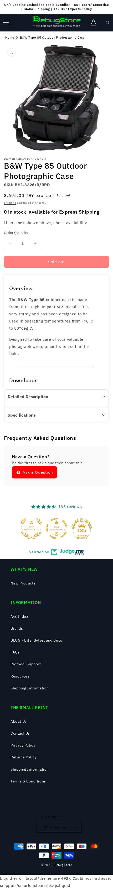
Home (9, 37)
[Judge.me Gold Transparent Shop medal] (56, 528)
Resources (20, 676)
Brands (17, 628)
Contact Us (20, 733)
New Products (23, 583)
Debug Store (63, 865)
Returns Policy (24, 757)
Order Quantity (16, 233)
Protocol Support (26, 664)
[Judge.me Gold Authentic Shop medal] (31, 528)
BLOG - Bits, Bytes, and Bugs (36, 640)
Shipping (10, 202)
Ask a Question (37, 472)
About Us (19, 721)
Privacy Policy (23, 745)
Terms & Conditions (28, 781)
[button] (6, 22)
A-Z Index (19, 616)
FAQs (15, 652)
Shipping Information (30, 688)
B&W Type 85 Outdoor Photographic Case (52, 37)
